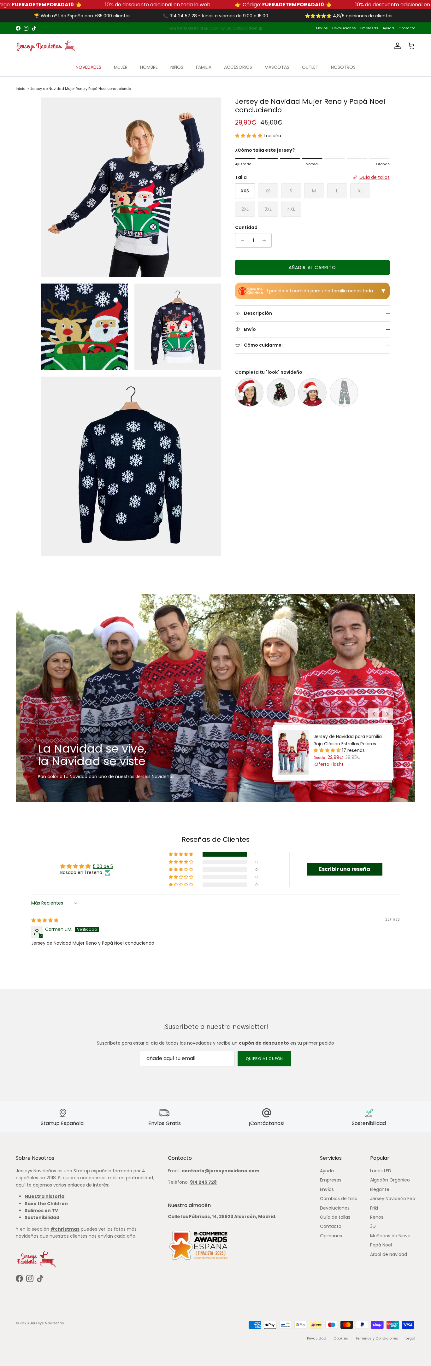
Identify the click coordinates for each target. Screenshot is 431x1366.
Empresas (369, 28)
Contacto (407, 28)
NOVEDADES (88, 67)
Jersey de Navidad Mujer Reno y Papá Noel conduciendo (80, 88)
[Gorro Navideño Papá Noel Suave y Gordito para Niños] (312, 392)
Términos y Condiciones (376, 1338)
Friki (374, 1208)
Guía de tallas (335, 1217)
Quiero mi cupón (264, 1058)
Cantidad (246, 228)
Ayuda (388, 28)
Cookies (341, 1338)
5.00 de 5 (103, 866)
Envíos (322, 28)
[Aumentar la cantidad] (265, 240)
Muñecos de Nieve (390, 1236)
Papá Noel (381, 1245)
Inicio (20, 88)
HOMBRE (149, 67)
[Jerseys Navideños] (46, 46)
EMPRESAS (246, 28)
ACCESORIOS (238, 67)
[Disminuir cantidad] (240, 240)
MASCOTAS (277, 67)
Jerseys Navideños (47, 1323)
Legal (410, 1338)
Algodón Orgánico (390, 1180)
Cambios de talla (338, 1198)
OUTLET (310, 67)
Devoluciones (344, 28)
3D (373, 1226)
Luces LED (380, 1171)
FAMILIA (203, 67)
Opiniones (331, 1236)
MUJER (120, 67)
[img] (44, 920)
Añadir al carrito (312, 267)
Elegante (379, 1189)
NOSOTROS (343, 67)
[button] (249, 135)
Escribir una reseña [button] (344, 869)
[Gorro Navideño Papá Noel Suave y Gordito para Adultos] (249, 392)
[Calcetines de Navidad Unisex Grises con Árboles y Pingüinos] (344, 392)
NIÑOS (176, 67)
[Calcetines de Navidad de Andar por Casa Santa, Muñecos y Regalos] (281, 392)
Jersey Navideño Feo (392, 1198)
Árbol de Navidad (388, 1254)
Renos (376, 1217)
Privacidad (316, 1338)
